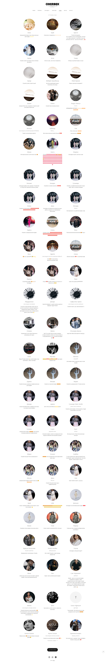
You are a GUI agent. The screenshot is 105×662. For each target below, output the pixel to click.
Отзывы (60, 10)
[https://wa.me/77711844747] (52, 657)
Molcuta (75, 208)
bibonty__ (52, 130)
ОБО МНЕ (65, 10)
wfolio (54, 660)
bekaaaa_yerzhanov (76, 635)
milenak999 (76, 359)
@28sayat (76, 575)
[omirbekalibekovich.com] (52, 5)
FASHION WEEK (54, 10)
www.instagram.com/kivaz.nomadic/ (52, 635)
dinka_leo (52, 480)
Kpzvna (75, 105)
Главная (33, 10)
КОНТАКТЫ (71, 10)
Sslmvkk (75, 431)
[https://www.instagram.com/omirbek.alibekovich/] (49, 657)
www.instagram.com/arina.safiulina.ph (75, 304)
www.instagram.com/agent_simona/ (29, 607)
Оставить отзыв (53, 15)
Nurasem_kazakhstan (29, 550)
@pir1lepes (76, 607)
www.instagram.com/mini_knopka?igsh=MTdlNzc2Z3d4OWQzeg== (52, 256)
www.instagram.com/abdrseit (29, 304)
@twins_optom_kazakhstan (76, 406)
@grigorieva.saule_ (52, 431)
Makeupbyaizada (52, 550)
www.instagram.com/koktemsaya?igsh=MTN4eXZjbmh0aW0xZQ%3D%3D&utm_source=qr (29, 130)
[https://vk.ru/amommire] (56, 657)
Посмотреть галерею (52, 640)
